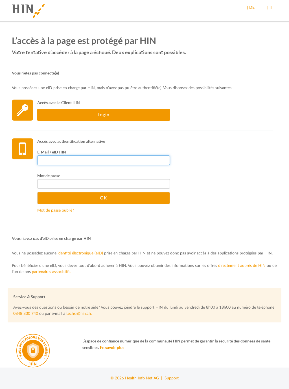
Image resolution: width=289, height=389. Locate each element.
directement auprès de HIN (242, 266)
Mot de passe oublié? (55, 210)
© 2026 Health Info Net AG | (137, 378)
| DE (251, 8)
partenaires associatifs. (51, 272)
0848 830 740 (25, 314)
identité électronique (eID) (80, 253)
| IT (270, 8)
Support (172, 378)
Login (104, 115)
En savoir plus (112, 347)
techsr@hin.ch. (79, 314)
